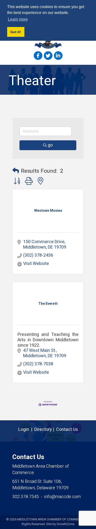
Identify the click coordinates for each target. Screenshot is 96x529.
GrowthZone (65, 524)
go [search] (50, 145)
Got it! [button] (15, 32)
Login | (26, 429)
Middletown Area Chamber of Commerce (40, 469)
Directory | (45, 429)
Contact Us (67, 429)
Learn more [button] (18, 19)
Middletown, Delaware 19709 (40, 484)
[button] (15, 171)
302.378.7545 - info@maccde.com (46, 496)
